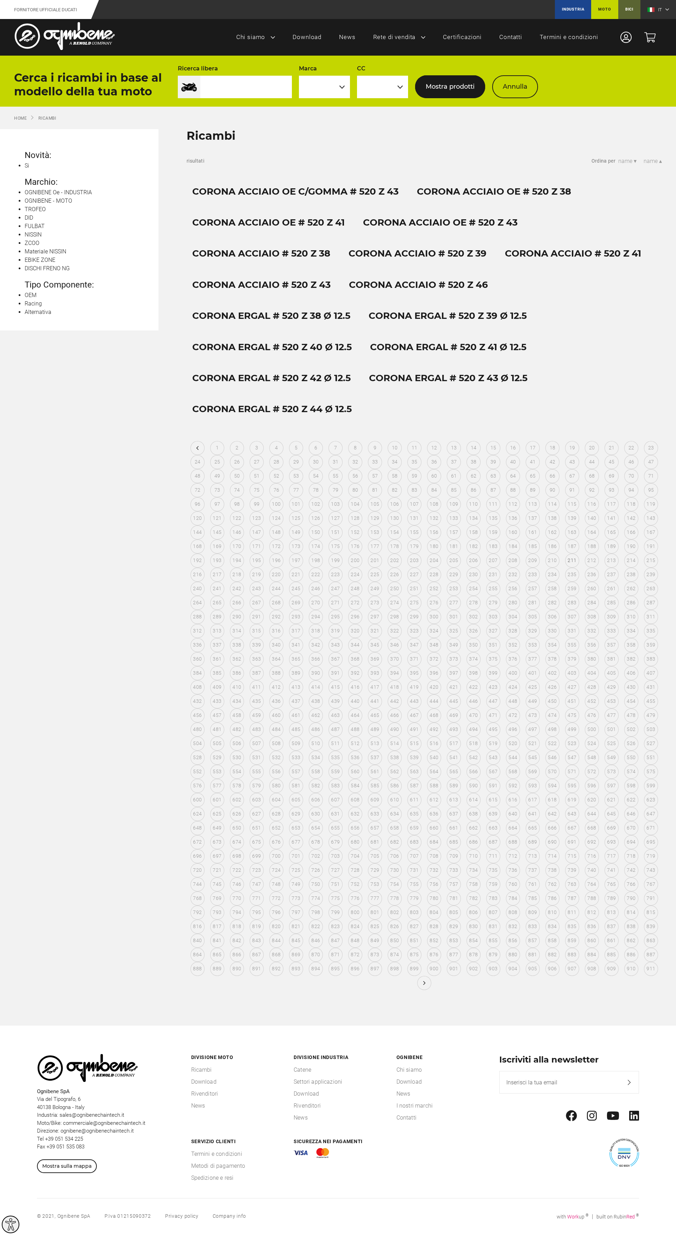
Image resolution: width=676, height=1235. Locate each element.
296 (355, 616)
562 (394, 771)
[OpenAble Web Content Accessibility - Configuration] (10, 1224)
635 (414, 814)
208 (512, 560)
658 (394, 828)
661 (453, 828)
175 (335, 546)
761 (532, 884)
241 (217, 588)
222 (315, 574)
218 (236, 574)
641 (532, 814)
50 (237, 476)
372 (434, 659)
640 (512, 814)
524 (591, 743)
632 (355, 814)
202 (394, 560)
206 (473, 560)
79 (336, 490)
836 (591, 926)
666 (552, 828)
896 (355, 968)
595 (572, 785)
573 (611, 771)
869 (296, 954)
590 (473, 785)
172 (276, 546)
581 (296, 785)
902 (473, 968)
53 (296, 476)
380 (591, 659)
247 (335, 588)
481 (217, 729)
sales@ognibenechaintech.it (92, 1115)
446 (473, 701)
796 (276, 912)
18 (553, 447)
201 (374, 560)
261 (611, 588)
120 (197, 518)
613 (453, 799)
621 (611, 799)
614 (473, 799)
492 (434, 729)
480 (197, 729)
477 (611, 715)
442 (394, 701)
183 (493, 546)
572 (591, 771)
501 (611, 729)
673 (217, 842)
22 (631, 447)
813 (611, 912)
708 (434, 856)
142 (631, 518)
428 (591, 687)
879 (493, 954)
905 (532, 968)
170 (236, 546)
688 (512, 842)
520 (512, 743)
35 (415, 462)
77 (296, 490)
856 (512, 940)
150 (315, 532)
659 (414, 828)
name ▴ (653, 161)
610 (394, 799)
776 (355, 898)
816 (197, 926)
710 (473, 856)
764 (591, 884)
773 (296, 898)
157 (453, 532)
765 (611, 884)
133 (453, 518)
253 (453, 588)
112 (512, 504)
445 (453, 701)
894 (315, 968)
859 (572, 940)
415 (335, 687)
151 (335, 532)
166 (631, 532)
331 (572, 631)
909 (611, 968)
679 (335, 842)
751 (335, 884)
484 (276, 729)
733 (453, 870)
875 (414, 954)
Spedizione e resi (212, 1177)
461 (296, 715)
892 (276, 968)
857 (532, 940)
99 (257, 504)
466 (394, 715)
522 (552, 743)
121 (217, 518)
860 (591, 940)
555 (256, 771)
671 (650, 828)
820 (276, 926)
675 (256, 842)
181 (453, 546)
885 (611, 954)
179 (414, 546)
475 (572, 715)
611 (414, 799)
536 (355, 757)
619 (572, 799)
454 (631, 701)
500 (591, 729)
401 (532, 673)
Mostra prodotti (450, 86)
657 (374, 828)
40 (513, 462)
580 (276, 785)
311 (650, 616)
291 (256, 616)
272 (355, 602)
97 (217, 504)
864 (197, 954)
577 (217, 785)
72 (198, 490)
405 (611, 673)
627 (256, 814)
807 (493, 912)
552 (197, 771)
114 (552, 504)
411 (256, 687)
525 (611, 743)
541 (453, 757)
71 (651, 476)
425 (532, 687)
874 (394, 954)
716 (591, 856)
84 (434, 490)
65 (533, 476)
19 (572, 447)
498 (552, 729)
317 (296, 631)
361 (217, 659)
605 (296, 799)
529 (217, 757)
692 (591, 842)
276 (434, 602)
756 (434, 884)
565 (453, 771)
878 (473, 954)
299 (414, 616)
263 (650, 588)
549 (611, 757)
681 (374, 842)
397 (453, 673)
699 (256, 856)
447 (493, 701)
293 (296, 616)
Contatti (510, 36)
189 (611, 546)
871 (335, 954)
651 (256, 828)
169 (217, 546)
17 (533, 447)
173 (296, 546)
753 (374, 884)
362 (236, 659)
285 (611, 602)
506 (236, 743)
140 (591, 518)
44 (592, 462)
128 (355, 518)
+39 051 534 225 (64, 1139)
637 (453, 814)
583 (335, 785)
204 (434, 560)
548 (591, 757)
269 (296, 602)
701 (296, 856)
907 (572, 968)
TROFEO (35, 209)
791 (650, 898)
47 (651, 462)
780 (434, 898)
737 (532, 870)
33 (375, 462)
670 (631, 828)
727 (335, 870)
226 (394, 574)
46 (631, 462)
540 (434, 757)
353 (532, 645)
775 (335, 898)
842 (236, 940)
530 (236, 757)
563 (414, 771)
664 (512, 828)
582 (315, 785)
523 (572, 743)
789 (611, 898)
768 (197, 898)
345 (374, 645)
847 (335, 940)
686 (473, 842)
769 (217, 898)
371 (414, 659)
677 (296, 842)
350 (473, 645)
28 (277, 462)
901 (453, 968)
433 (217, 701)
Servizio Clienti (213, 1141)
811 (572, 912)
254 (473, 588)
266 (236, 602)
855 (493, 940)
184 (512, 546)
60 (434, 476)
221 (296, 574)
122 (236, 518)
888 (197, 968)
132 (434, 518)
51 (257, 476)
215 (650, 560)
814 (631, 912)
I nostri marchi (414, 1105)
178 (394, 546)
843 (256, 940)
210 (552, 560)
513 (374, 743)
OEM (31, 295)
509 (296, 743)
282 (552, 602)
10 (395, 447)
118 (631, 504)
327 (493, 631)
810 (552, 912)
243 (256, 588)
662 (473, 828)
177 (374, 546)
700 (276, 856)
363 (256, 659)
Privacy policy (182, 1216)
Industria (573, 9)
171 (256, 546)
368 (355, 659)
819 (256, 926)
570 (552, 771)
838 (631, 926)
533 (296, 757)
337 (217, 645)
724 (276, 870)
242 (236, 588)
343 (335, 645)
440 (355, 701)
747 (256, 884)
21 (612, 447)
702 (315, 856)
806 (473, 912)
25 (217, 462)
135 (493, 518)
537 (374, 757)
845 (296, 940)
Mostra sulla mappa (67, 1166)
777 (374, 898)
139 (572, 518)
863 (650, 940)
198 (315, 560)
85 (454, 490)
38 (474, 462)
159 (493, 532)
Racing (33, 303)
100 (276, 504)
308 (591, 616)
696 (197, 856)
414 (315, 687)
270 (315, 602)
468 (434, 715)
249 (374, 588)
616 (512, 799)
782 (473, 898)
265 (217, 602)
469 (453, 715)
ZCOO (32, 243)
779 (414, 898)
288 (197, 616)
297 (374, 616)
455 (650, 701)
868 (276, 954)
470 (473, 715)
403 (572, 673)
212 (591, 560)
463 (335, 715)
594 (552, 785)
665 (532, 828)
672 (197, 842)
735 (493, 870)
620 (591, 799)
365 (296, 659)
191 (650, 546)
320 (355, 631)
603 (256, 799)
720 (197, 870)
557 (296, 771)
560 (355, 771)
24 (198, 462)
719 (650, 856)
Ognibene (409, 1057)
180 (434, 546)
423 (493, 687)
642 (552, 814)
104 (355, 504)
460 (276, 715)
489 (374, 729)
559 (335, 771)
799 (335, 912)
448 (512, 701)
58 (395, 476)
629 (296, 814)
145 (217, 532)
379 (572, 659)
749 (296, 884)
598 (631, 785)
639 (493, 814)
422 (473, 687)
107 (414, 504)
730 (394, 870)
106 (394, 504)
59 (415, 476)
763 (572, 884)
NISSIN (33, 234)
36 (434, 462)
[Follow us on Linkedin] (634, 1116)
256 (512, 588)
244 (276, 588)
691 (572, 842)
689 (532, 842)
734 (473, 870)
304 (512, 616)
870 (315, 954)
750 (315, 884)
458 (236, 715)
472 (512, 715)
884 (591, 954)
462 (315, 715)
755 (414, 884)
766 (631, 884)
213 (611, 560)
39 (493, 462)
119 (650, 504)
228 (434, 574)
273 (374, 602)
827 (414, 926)
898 (394, 968)
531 (256, 757)
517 (453, 743)
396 (434, 673)
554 (236, 771)
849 (374, 940)
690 (552, 842)
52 (277, 476)
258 (552, 588)
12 (434, 447)
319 (335, 631)
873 (374, 954)
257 (532, 588)
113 (532, 504)
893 (296, 968)
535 (335, 757)
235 (572, 574)
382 (631, 659)
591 (493, 785)
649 (217, 828)
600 (197, 799)
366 (315, 659)
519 (493, 743)
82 (395, 490)
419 (414, 687)
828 (434, 926)
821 (296, 926)
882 (552, 954)
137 (532, 518)
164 (591, 532)
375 (493, 659)
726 (315, 870)
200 (355, 560)
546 (552, 757)
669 (611, 828)
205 (453, 560)
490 (394, 729)
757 (453, 884)
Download (307, 36)
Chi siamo (250, 36)
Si (27, 165)
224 (355, 574)
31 (336, 462)
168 (197, 546)
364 (276, 659)
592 (512, 785)
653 (296, 828)
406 (631, 673)
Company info (229, 1216)
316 (276, 631)
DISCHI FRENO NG (47, 268)
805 (453, 912)
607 (335, 799)
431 (650, 687)
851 (414, 940)
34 (395, 462)
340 (276, 645)
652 (276, 828)
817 (217, 926)
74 (237, 490)
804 (434, 912)
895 (335, 968)
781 (453, 898)
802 (394, 912)
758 (473, 884)
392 (355, 673)
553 (217, 771)
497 (532, 729)
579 (256, 785)
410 (236, 687)
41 (533, 462)
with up (573, 1217)
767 (650, 884)
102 (315, 504)
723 (256, 870)
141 (611, 518)
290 (236, 616)
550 (631, 757)
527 (650, 743)
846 (315, 940)
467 (414, 715)
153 (374, 532)
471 (493, 715)
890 (236, 968)
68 (592, 476)
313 (217, 631)
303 (493, 616)
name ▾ (627, 161)
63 (493, 476)
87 (493, 490)
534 (315, 757)
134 (473, 518)
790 (631, 898)
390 (315, 673)
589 (453, 785)
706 (394, 856)
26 (237, 462)
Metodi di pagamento (218, 1165)
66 (553, 476)
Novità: (38, 155)
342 (315, 645)
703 (335, 856)
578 (236, 785)
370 (394, 659)
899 (414, 968)
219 (256, 574)
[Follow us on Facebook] (571, 1116)
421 (453, 687)
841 (217, 940)
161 (532, 532)
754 (394, 884)
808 (512, 912)
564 (434, 771)
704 (355, 856)
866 (236, 954)
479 (650, 715)
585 (374, 785)
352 (512, 645)
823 (335, 926)
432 (197, 701)
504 (197, 743)
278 (473, 602)
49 (217, 476)
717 (611, 856)
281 (532, 602)
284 (591, 602)
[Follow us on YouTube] (613, 1116)
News (347, 36)
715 (572, 856)
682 (394, 842)
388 (276, 673)
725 (296, 870)
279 (493, 602)
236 (591, 574)
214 (631, 560)
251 (414, 588)
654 (315, 828)
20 (592, 447)
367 (335, 659)
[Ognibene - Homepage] (64, 37)
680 (355, 842)
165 (611, 532)
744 (197, 884)
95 (651, 490)
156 (434, 532)
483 (256, 729)
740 (591, 870)
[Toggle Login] (626, 37)
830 (473, 926)
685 (453, 842)
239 (650, 574)
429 (611, 687)
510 (315, 743)
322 (394, 631)
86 (474, 490)
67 (572, 476)
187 (572, 546)
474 (552, 715)
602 (236, 799)
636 (434, 814)
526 (631, 743)
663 (493, 828)
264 (197, 602)
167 (650, 532)
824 (355, 926)
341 (296, 645)
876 (434, 954)
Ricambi (201, 1069)
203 (414, 560)
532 (276, 757)
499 (572, 729)
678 (315, 842)
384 (197, 673)
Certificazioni (462, 36)
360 (197, 659)
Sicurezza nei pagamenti (328, 1141)
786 (552, 898)
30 (316, 462)
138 (552, 518)
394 (394, 673)
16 (513, 447)
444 (434, 701)
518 (473, 743)
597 (611, 785)
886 (631, 954)
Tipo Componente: (59, 285)
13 (454, 447)
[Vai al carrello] (650, 37)
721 (217, 870)
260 (591, 588)
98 (237, 504)
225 (374, 574)
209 (532, 560)
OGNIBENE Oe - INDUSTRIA (58, 192)
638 (473, 814)
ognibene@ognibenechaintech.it (97, 1131)
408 (197, 687)
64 (513, 476)
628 (276, 814)
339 (256, 645)
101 (296, 504)
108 (434, 504)
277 (453, 602)
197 (296, 560)
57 (375, 476)
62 (474, 476)
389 (296, 673)
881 (532, 954)
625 (217, 814)
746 (236, 884)
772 (276, 898)
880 (512, 954)
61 (454, 476)
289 (217, 616)
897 (374, 968)
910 (631, 968)
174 (315, 546)
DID (29, 217)
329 (532, 631)
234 (552, 574)
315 (256, 631)
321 (374, 631)
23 (651, 447)
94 (631, 490)
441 (374, 701)
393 (374, 673)
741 (611, 870)
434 (236, 701)
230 (473, 574)
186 (552, 546)
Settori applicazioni (318, 1081)
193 (217, 560)
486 (315, 729)
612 (434, 799)
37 (454, 462)
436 (276, 701)
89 (533, 490)
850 (394, 940)
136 (512, 518)
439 (335, 701)
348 (434, 645)
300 (434, 616)
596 (591, 785)
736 (512, 870)
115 (572, 504)
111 (493, 504)
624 (197, 814)
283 (572, 602)
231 (493, 574)
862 (631, 940)
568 (512, 771)
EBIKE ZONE (40, 260)
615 (493, 799)
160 (512, 532)
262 (631, 588)
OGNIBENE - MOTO (48, 200)
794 (236, 912)
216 (197, 574)
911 (650, 968)
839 (650, 926)
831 (493, 926)
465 (374, 715)
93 (612, 490)
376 (512, 659)
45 (612, 462)
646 (631, 814)
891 (256, 968)
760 (512, 884)
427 (572, 687)
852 (434, 940)
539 (414, 757)
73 (217, 490)
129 (374, 518)
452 (591, 701)
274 (394, 602)
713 (532, 856)
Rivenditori (204, 1093)
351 (493, 645)
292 (276, 616)
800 (355, 912)
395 (414, 673)
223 (335, 574)
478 (631, 715)
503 (650, 729)
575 (650, 771)
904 (512, 968)
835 (572, 926)
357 (611, 645)
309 (611, 616)
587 (414, 785)
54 (316, 476)
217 (217, 574)
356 (591, 645)
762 (552, 884)
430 (631, 687)
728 (355, 870)
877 (453, 954)
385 (217, 673)
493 (453, 729)
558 (315, 771)
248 (355, 588)
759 (493, 884)
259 (572, 588)
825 (374, 926)
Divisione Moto (212, 1057)
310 (631, 616)
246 (315, 588)
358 (631, 645)
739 (572, 870)
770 (236, 898)
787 (572, 898)
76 (277, 490)
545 (532, 757)
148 (276, 532)
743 (650, 870)
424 (512, 687)
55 (336, 476)
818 (236, 926)
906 (552, 968)
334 (631, 631)
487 (335, 729)
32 (355, 462)
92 (592, 490)
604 (276, 799)
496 (512, 729)
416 (355, 687)
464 (355, 715)
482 (236, 729)
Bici (629, 9)
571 (572, 771)
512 (355, 743)
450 (552, 701)
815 (650, 912)
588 (434, 785)
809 (532, 912)
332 (591, 631)
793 (217, 912)
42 (553, 462)
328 (512, 631)
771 (256, 898)
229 (453, 574)
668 (591, 828)
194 (236, 560)
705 (374, 856)
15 (493, 447)
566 (473, 771)
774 (315, 898)
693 (611, 842)
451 (572, 701)
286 (631, 602)
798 (315, 912)
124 (276, 518)
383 (650, 659)
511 (335, 743)
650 (236, 828)
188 (591, 546)
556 (276, 771)
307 (572, 616)
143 (650, 518)
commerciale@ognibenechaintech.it (104, 1123)
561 (374, 771)
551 (650, 757)
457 (217, 715)
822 (315, 926)
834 (552, 926)
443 (414, 701)
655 (335, 828)
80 (355, 490)
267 (256, 602)
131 (414, 518)
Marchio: (41, 182)
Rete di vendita (394, 36)
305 (532, 616)
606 (315, 799)
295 (335, 616)
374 (473, 659)
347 (414, 645)
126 (315, 518)
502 (631, 729)
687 (493, 842)
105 (374, 504)
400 (512, 673)
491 (414, 729)
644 (591, 814)
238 (631, 574)
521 (532, 743)
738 (552, 870)
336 (197, 645)
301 (453, 616)
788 (591, 898)
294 (315, 616)
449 (532, 701)
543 (493, 757)
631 (335, 814)
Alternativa (38, 312)
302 (473, 616)
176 (355, 546)
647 (650, 814)
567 (493, 771)
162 (552, 532)
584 (355, 785)
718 (631, 856)
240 (197, 588)
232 (512, 574)
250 (394, 588)
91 (572, 490)
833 (532, 926)
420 (434, 687)
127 (335, 518)
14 (474, 447)
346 (394, 645)
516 (434, 743)
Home (20, 118)
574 (631, 771)
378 (552, 659)
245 (296, 588)
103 (335, 504)
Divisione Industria (321, 1057)
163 (572, 532)
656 (355, 828)
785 (532, 898)
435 (256, 701)
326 (473, 631)
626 (236, 814)
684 (434, 842)
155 (414, 532)
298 (394, 616)
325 (453, 631)
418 (394, 687)
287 (650, 602)
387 (256, 673)
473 (532, 715)
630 (315, 814)
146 (236, 532)
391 (335, 673)
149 (296, 532)
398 (473, 673)
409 (217, 687)
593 (532, 785)
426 (552, 687)
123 (256, 518)
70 (631, 476)
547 (572, 757)
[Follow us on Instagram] (592, 1116)
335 (650, 631)
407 (650, 673)
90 (553, 490)
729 (374, 870)
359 (650, 645)
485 (296, 729)
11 (415, 447)
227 (414, 574)
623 (650, 799)
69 (612, 476)
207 (493, 560)
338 (236, 645)
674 (236, 842)
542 (473, 757)
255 (493, 588)
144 (197, 532)
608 (355, 799)
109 (453, 504)
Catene (302, 1069)
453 (611, 701)
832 (512, 926)
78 (316, 490)
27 (257, 462)
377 (532, 659)
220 (276, 574)
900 (434, 968)
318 (315, 631)
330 (552, 631)
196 (276, 560)
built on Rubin (617, 1217)
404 (591, 673)
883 (572, 954)
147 (256, 532)
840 (197, 940)
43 (572, 462)
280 (512, 602)
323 (414, 631)
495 (493, 729)
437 (296, 701)
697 (217, 856)
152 (355, 532)
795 (256, 912)
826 (394, 926)
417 (374, 687)
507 (256, 743)
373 (453, 659)
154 (394, 532)
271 (335, 602)
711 (493, 856)
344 (355, 645)
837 (611, 926)
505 (217, 743)
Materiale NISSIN (45, 251)
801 (374, 912)
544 (512, 757)
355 (572, 645)
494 (473, 729)
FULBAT (35, 226)
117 (611, 504)
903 (493, 968)
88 (513, 490)
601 (217, 799)
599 (650, 785)
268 (276, 602)
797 (296, 912)
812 (591, 912)
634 (394, 814)
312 (197, 631)
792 (197, 912)
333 (611, 631)
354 (552, 645)
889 (217, 968)
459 (256, 715)
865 (217, 954)
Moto (604, 9)
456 (197, 715)
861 (611, 940)
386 (236, 673)
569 (532, 771)
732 (434, 870)
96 (198, 504)
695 (650, 842)
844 (276, 940)
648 (197, 828)
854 (473, 940)
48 (198, 476)
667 (572, 828)
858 (552, 940)
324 (434, 631)
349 (453, 645)
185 (532, 546)
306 (552, 616)
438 (315, 701)
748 (276, 884)
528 (197, 757)
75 (257, 490)
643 (572, 814)
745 (217, 884)
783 (493, 898)
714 (552, 856)
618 (552, 799)
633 (374, 814)
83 (415, 490)
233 (532, 574)
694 (631, 842)
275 (414, 602)
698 (236, 856)
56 (355, 476)
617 (532, 799)
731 (414, 870)
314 (236, 631)
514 (394, 743)
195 (256, 560)
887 (650, 954)
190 (631, 546)
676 (276, 842)
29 (296, 462)
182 (473, 546)
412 (276, 687)
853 (453, 940)
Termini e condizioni (569, 36)
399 (493, 673)
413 (296, 687)
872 (355, 954)
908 (591, 968)
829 (453, 926)
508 (276, 743)
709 (453, 856)
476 (591, 715)
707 (414, 856)
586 (394, 785)
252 (434, 588)
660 (434, 828)
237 (611, 574)
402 (552, 673)
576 (197, 785)
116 (591, 504)
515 (414, 743)
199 (335, 560)
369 (374, 659)
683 (414, 842)
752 (355, 884)
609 (374, 799)
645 (611, 814)
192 (197, 560)
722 (236, 870)
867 (256, 954)
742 (631, 870)
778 (394, 898)
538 (394, 757)
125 (296, 518)
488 (355, 729)
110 (473, 504)
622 (631, 799)
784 (512, 898)
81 (375, 490)
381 (611, 659)
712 (512, 856)
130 (394, 518)
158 (473, 532)
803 (414, 912)
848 (355, 940)
